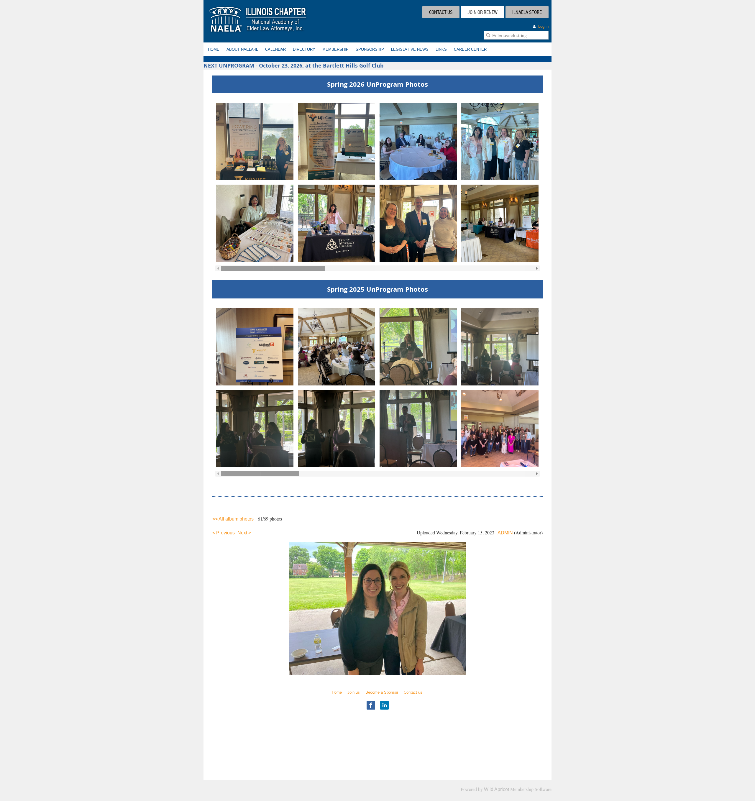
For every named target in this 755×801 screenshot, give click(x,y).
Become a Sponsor (381, 692)
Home (337, 692)
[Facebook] (371, 705)
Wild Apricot (496, 789)
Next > (244, 532)
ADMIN (505, 532)
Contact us (413, 692)
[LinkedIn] (384, 705)
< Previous (223, 532)
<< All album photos (233, 518)
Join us (353, 692)
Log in (543, 26)
